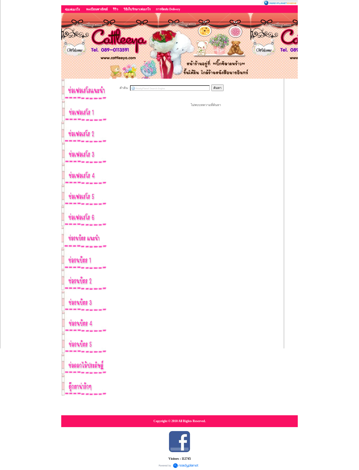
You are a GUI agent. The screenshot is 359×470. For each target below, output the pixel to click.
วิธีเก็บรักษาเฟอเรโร (137, 9)
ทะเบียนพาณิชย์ (97, 9)
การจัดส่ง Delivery (168, 9)
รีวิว (115, 9)
